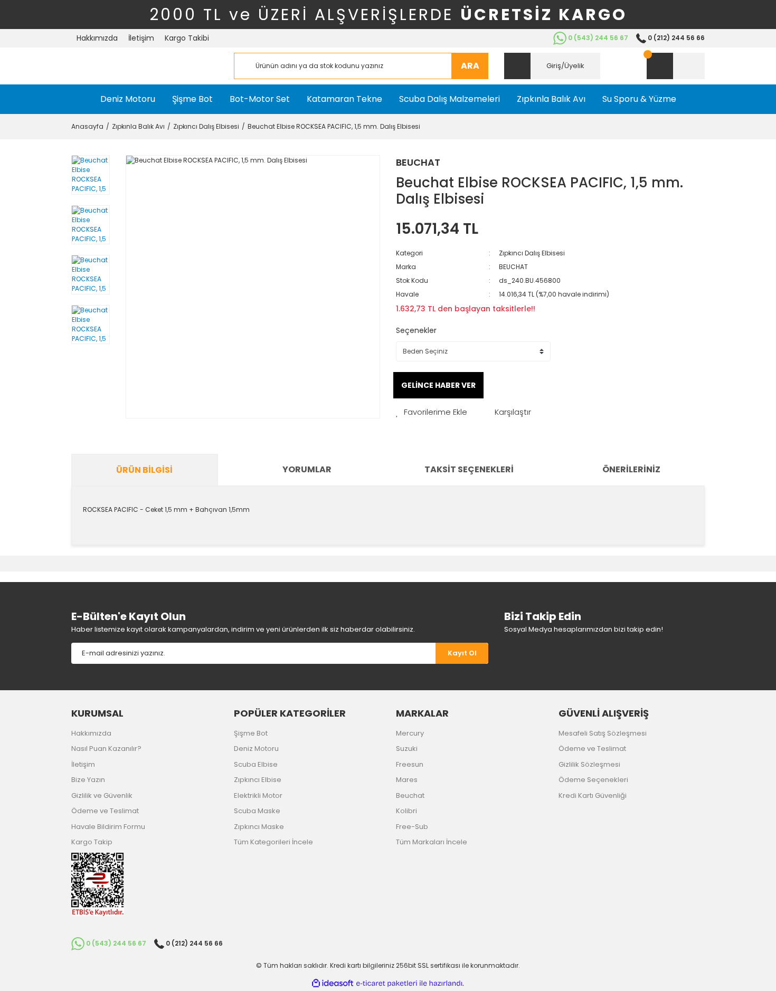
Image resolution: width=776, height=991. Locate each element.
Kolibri (406, 811)
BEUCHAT (418, 162)
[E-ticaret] (387, 983)
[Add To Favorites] (431, 412)
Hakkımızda (97, 38)
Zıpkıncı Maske (259, 827)
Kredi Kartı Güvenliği (593, 795)
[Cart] (676, 66)
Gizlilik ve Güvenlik (102, 795)
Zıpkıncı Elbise (257, 780)
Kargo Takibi (187, 38)
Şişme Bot (251, 733)
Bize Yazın (88, 780)
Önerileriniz (631, 469)
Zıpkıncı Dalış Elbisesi (532, 253)
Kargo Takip (91, 842)
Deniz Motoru (256, 749)
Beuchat (410, 795)
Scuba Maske (257, 811)
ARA (470, 66)
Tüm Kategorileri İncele (273, 842)
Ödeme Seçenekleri (593, 780)
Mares (407, 780)
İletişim (141, 38)
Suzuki (407, 749)
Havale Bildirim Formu (108, 827)
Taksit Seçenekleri (469, 469)
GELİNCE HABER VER (438, 385)
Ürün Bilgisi (144, 470)
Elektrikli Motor (258, 795)
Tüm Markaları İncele (431, 842)
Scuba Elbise (256, 764)
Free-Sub (412, 827)
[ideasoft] (332, 983)
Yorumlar (307, 469)
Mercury (410, 733)
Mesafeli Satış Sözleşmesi (603, 733)
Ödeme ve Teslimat (105, 811)
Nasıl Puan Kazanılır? (106, 749)
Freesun (409, 764)
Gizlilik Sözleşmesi (589, 764)
